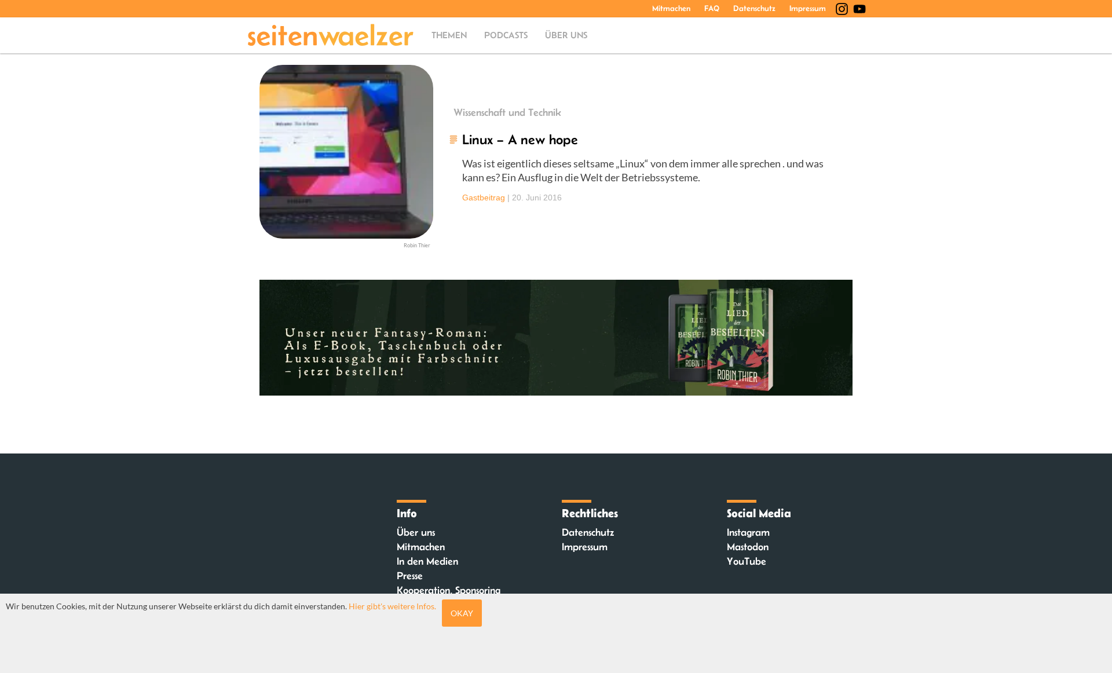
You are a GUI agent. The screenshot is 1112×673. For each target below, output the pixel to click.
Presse (410, 575)
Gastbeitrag (483, 197)
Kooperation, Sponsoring (448, 590)
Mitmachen (671, 8)
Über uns (566, 35)
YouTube (746, 561)
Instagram (748, 532)
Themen (449, 35)
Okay (462, 613)
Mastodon (748, 547)
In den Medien (427, 561)
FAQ (711, 8)
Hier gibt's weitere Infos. (392, 606)
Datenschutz (754, 8)
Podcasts (506, 35)
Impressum (807, 8)
